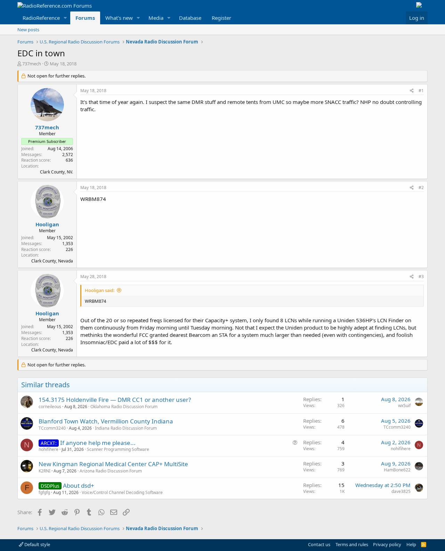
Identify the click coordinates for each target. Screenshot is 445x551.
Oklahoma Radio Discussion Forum (123, 407)
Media (155, 17)
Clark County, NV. (56, 172)
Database (190, 17)
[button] (65, 17)
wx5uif (404, 405)
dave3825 (401, 491)
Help (411, 544)
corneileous (50, 407)
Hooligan (47, 224)
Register (221, 17)
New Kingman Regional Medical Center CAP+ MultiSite (113, 464)
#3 (421, 276)
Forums (85, 17)
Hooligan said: (99, 290)
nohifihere (48, 449)
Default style (36, 544)
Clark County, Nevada (52, 261)
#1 (421, 91)
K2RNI (44, 471)
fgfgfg (44, 492)
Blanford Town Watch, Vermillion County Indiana (106, 421)
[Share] (411, 91)
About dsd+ (78, 485)
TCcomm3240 (52, 428)
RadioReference (41, 17)
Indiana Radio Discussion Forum (126, 428)
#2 (421, 188)
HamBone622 (397, 470)
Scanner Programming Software (118, 449)
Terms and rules (351, 544)
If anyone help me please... (98, 443)
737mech (31, 63)
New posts (28, 29)
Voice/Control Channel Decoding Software (122, 492)
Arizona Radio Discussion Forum (111, 471)
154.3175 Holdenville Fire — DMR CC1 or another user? (115, 400)
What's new (119, 17)
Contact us (319, 544)
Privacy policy (387, 544)
